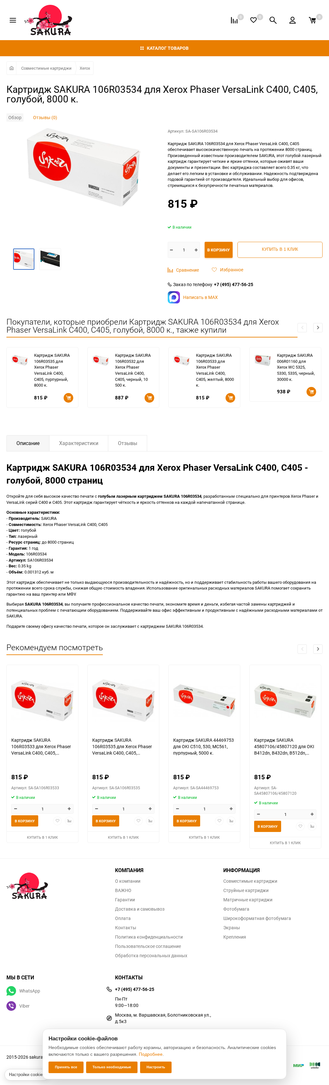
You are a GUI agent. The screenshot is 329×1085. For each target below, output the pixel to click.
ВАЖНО (123, 890)
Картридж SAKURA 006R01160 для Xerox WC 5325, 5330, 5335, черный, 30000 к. (296, 367)
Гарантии (125, 899)
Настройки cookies (27, 1074)
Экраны (231, 927)
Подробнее (151, 1054)
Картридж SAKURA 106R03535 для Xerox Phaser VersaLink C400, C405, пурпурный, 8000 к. (52, 370)
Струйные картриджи (246, 890)
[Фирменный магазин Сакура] (55, 883)
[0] (312, 20)
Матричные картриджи (247, 899)
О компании (127, 881)
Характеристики (78, 443)
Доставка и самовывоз (139, 909)
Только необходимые (112, 1067)
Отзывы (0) (45, 117)
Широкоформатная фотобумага (257, 918)
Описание (28, 443)
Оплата (123, 918)
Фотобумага (236, 909)
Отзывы (127, 443)
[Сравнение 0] (234, 20)
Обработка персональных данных (151, 955)
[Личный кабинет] (292, 20)
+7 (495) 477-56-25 (233, 284)
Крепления (234, 937)
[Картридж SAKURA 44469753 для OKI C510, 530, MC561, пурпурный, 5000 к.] (204, 700)
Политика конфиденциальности (149, 937)
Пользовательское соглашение (148, 946)
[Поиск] (273, 20)
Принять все (66, 1067)
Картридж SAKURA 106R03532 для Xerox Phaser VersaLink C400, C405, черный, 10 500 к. (133, 370)
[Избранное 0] (253, 20)
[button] (318, 327)
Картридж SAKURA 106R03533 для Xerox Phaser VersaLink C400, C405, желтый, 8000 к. (215, 370)
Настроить (156, 1067)
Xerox (85, 68)
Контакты (125, 927)
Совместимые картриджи (46, 68)
